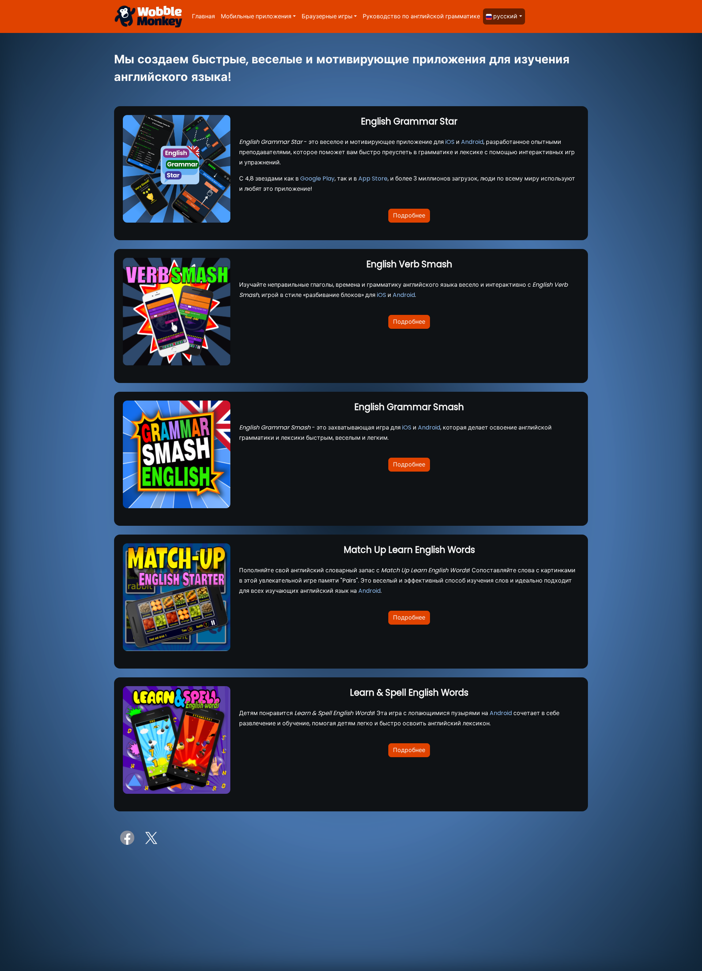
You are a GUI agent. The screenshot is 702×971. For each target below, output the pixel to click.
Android (472, 142)
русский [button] (505, 16)
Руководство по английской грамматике (421, 16)
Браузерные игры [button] (327, 16)
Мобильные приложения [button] (256, 16)
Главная (203, 16)
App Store (373, 178)
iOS (449, 142)
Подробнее (409, 215)
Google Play (317, 178)
